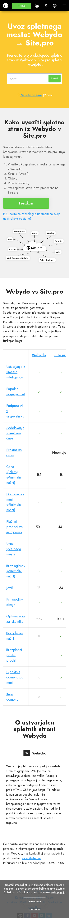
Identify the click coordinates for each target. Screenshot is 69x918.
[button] (21, 6)
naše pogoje (58, 892)
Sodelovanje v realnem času (15, 433)
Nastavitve (34, 909)
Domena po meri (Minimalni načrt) (15, 502)
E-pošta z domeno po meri (14, 677)
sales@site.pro (31, 858)
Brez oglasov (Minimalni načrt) (15, 571)
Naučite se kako (31, 95)
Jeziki (10, 587)
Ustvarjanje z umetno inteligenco (15, 372)
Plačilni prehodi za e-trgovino (14, 527)
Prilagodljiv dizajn (14, 602)
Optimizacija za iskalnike (15, 619)
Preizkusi (26, 203)
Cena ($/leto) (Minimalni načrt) (14, 474)
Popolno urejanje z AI (15, 391)
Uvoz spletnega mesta (13, 549)
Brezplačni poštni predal (14, 655)
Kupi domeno (12, 697)
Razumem (34, 901)
